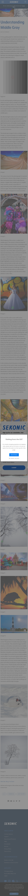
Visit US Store (14, 454)
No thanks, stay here (14, 458)
